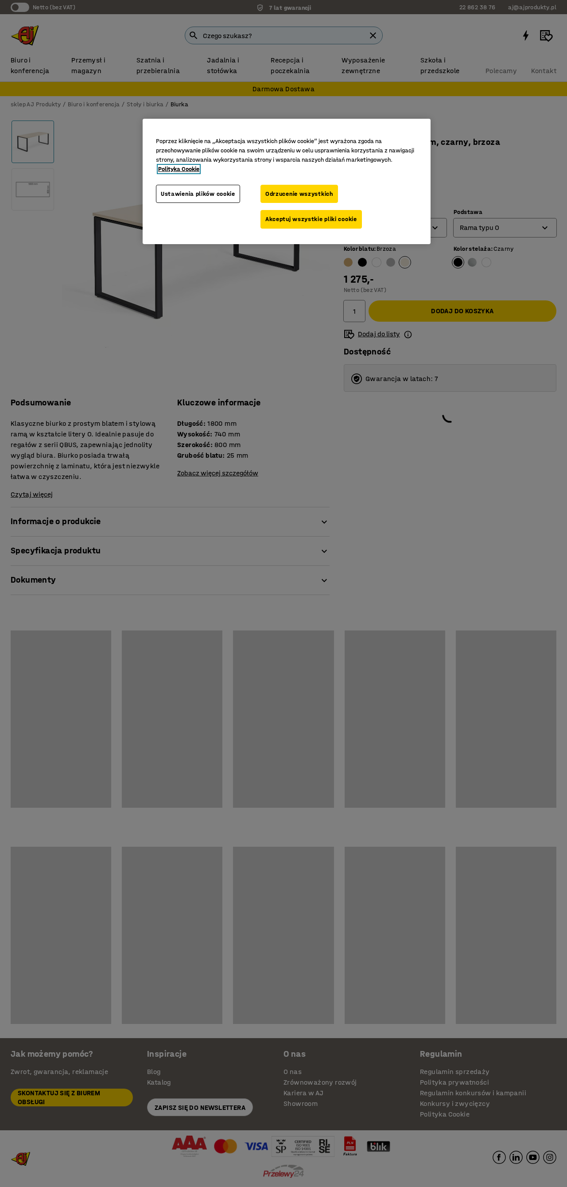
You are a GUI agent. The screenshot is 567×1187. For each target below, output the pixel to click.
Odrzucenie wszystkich (299, 194)
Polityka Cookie (178, 169)
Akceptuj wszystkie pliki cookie (311, 219)
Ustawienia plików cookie (198, 194)
